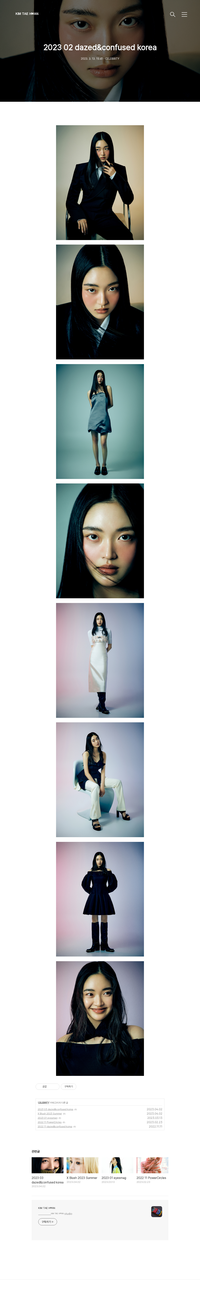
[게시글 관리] (55, 1087)
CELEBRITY (43, 1102)
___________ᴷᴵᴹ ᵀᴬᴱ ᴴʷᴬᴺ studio (55, 1213)
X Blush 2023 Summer (50, 1113)
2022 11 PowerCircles (50, 1122)
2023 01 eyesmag (47, 1117)
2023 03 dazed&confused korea (55, 1109)
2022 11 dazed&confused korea (55, 1126)
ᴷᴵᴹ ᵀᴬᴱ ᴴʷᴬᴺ (27, 14)
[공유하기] (50, 1087)
